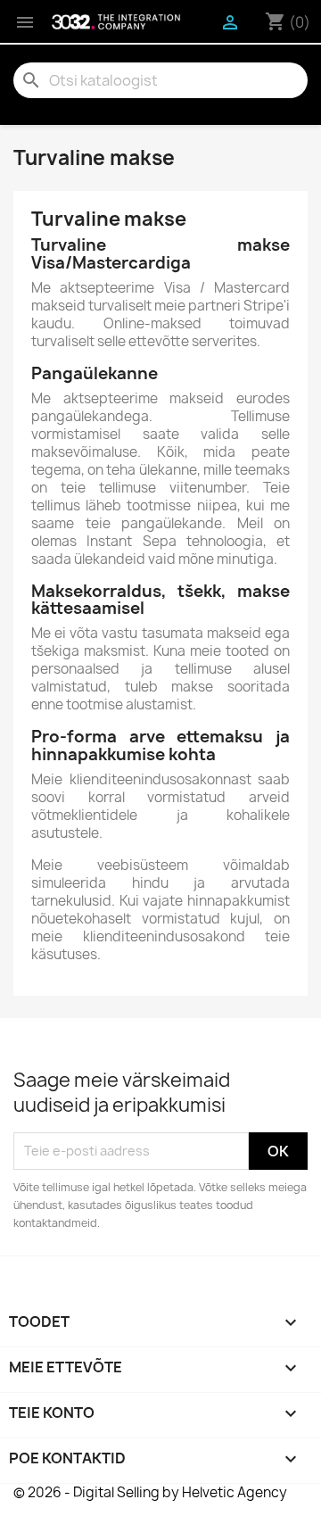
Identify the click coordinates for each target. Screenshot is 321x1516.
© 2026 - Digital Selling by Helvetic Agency (150, 1492)
